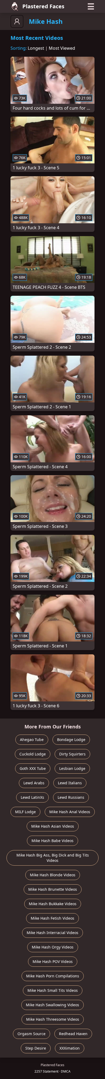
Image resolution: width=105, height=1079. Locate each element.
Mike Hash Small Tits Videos (52, 990)
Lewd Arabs (33, 782)
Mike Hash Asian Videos (52, 826)
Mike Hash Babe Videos (53, 840)
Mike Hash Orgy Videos (53, 947)
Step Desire (35, 1048)
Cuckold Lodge (32, 754)
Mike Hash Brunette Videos (52, 889)
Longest (36, 48)
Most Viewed (62, 48)
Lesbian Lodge (72, 768)
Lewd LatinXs (32, 797)
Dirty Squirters (72, 754)
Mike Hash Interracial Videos (52, 932)
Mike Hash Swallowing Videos (52, 1004)
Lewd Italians (70, 782)
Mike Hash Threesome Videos (52, 1019)
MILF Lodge (25, 811)
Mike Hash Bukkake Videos (52, 903)
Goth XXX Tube (33, 768)
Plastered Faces (43, 6)
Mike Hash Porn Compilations (52, 975)
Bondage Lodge (71, 739)
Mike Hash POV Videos (53, 961)
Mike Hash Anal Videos (69, 811)
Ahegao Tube (32, 739)
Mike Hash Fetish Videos (52, 918)
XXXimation (70, 1048)
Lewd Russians (71, 797)
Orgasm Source (32, 1033)
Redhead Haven (73, 1033)
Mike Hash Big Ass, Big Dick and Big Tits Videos (52, 858)
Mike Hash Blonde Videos (52, 874)
